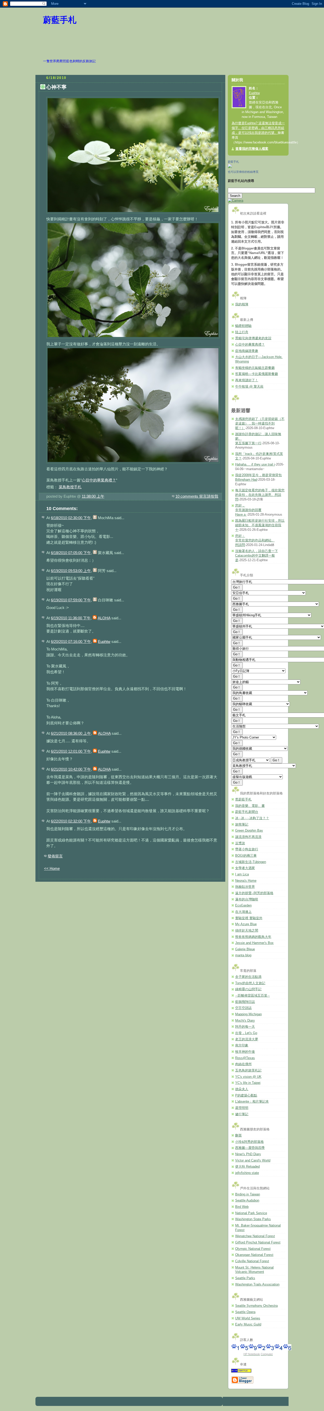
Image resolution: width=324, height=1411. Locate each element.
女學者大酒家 (245, 868)
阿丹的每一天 (245, 1026)
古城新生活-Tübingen (250, 862)
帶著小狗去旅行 (246, 849)
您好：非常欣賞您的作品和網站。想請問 (255, 540)
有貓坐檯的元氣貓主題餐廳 (255, 368)
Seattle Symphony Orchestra (256, 1306)
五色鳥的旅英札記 (248, 1070)
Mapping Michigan (248, 1014)
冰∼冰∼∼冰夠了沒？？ (252, 818)
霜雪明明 (241, 1108)
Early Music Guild (248, 1324)
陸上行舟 (241, 332)
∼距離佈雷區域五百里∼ (252, 995)
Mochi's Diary (245, 1020)
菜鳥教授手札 (70, 487)
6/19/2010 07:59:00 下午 (71, 600)
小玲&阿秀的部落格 (249, 1142)
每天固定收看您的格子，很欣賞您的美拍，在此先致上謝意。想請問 (260, 495)
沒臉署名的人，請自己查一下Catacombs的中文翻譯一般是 (256, 555)
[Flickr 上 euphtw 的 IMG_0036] (133, 463)
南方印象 (241, 1045)
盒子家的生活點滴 (248, 977)
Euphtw (104, 641)
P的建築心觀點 (246, 1095)
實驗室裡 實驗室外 (248, 918)
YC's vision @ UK (248, 1077)
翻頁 (238, 1135)
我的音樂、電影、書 (250, 806)
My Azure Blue (246, 924)
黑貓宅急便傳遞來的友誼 (253, 338)
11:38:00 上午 (93, 496)
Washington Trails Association (257, 1284)
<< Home (52, 868)
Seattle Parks (245, 1278)
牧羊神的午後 (245, 1052)
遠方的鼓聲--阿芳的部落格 (254, 893)
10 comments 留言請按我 (196, 496)
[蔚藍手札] (230, 167)
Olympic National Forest (253, 1249)
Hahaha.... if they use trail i (255, 464)
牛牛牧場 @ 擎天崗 (249, 386)
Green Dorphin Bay (249, 830)
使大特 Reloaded (247, 1166)
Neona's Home (245, 880)
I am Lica (242, 874)
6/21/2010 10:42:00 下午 (71, 769)
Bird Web (242, 1207)
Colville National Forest (252, 1261)
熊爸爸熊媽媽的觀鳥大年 (253, 937)
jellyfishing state (247, 1173)
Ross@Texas (245, 1058)
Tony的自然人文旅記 (250, 983)
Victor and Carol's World (252, 1160)
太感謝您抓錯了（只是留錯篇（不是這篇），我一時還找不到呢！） (260, 423)
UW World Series (247, 1318)
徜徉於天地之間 (246, 930)
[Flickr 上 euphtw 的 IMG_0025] (133, 338)
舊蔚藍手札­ (243, 799)
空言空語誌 (243, 1008)
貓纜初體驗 (243, 326)
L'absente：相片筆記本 (252, 1101)
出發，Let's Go (246, 1033)
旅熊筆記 (241, 824)
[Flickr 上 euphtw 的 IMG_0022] (133, 213)
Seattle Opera (245, 1312)
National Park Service (251, 1213)
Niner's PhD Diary (248, 1154)
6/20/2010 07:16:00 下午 (71, 641)
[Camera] (235, 200)
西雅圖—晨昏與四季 (250, 1148)
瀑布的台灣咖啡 (246, 899)
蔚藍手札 (59, 20)
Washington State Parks (253, 1219)
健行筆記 (241, 1114)
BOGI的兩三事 (246, 855)
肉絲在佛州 (243, 1064)
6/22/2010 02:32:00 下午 (71, 821)
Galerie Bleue (245, 949)
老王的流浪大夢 (246, 1039)
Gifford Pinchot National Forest (257, 1242)
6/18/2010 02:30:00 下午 (71, 518)
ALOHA (104, 618)
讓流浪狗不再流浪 (248, 837)
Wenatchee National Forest (255, 1236)
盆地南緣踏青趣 (246, 351)
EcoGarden (243, 905)
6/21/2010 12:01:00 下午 (71, 751)
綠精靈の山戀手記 (248, 989)
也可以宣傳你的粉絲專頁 (243, 171)
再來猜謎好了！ (246, 380)
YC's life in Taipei (247, 1083)
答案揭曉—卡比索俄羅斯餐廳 (256, 374)
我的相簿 (241, 304)
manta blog (243, 955)
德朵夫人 (241, 1089)
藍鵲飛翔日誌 (245, 1002)
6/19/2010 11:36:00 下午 (71, 618)
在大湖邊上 (243, 912)
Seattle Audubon (247, 1200)
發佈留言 (55, 856)
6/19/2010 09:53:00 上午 (71, 570)
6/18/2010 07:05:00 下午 (71, 553)
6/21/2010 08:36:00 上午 (71, 733)
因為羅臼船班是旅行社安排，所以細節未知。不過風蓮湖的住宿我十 (260, 525)
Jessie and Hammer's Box (254, 943)
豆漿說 (240, 843)
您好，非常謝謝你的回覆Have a (248, 510)
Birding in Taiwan (247, 1194)
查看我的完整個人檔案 (251, 149)
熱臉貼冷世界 (245, 887)
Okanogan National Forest (254, 1255)
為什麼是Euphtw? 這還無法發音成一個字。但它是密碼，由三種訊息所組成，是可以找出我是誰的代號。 (258, 128)
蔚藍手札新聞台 (246, 812)
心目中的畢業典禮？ (99, 480)
